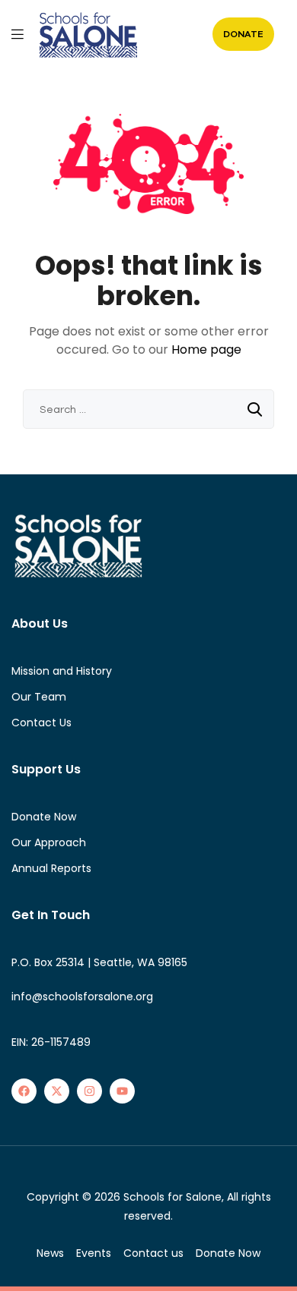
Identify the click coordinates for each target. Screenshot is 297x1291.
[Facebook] (24, 1091)
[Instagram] (89, 1091)
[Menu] (17, 34)
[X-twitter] (56, 1091)
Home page (206, 349)
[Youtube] (122, 1091)
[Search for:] (148, 409)
